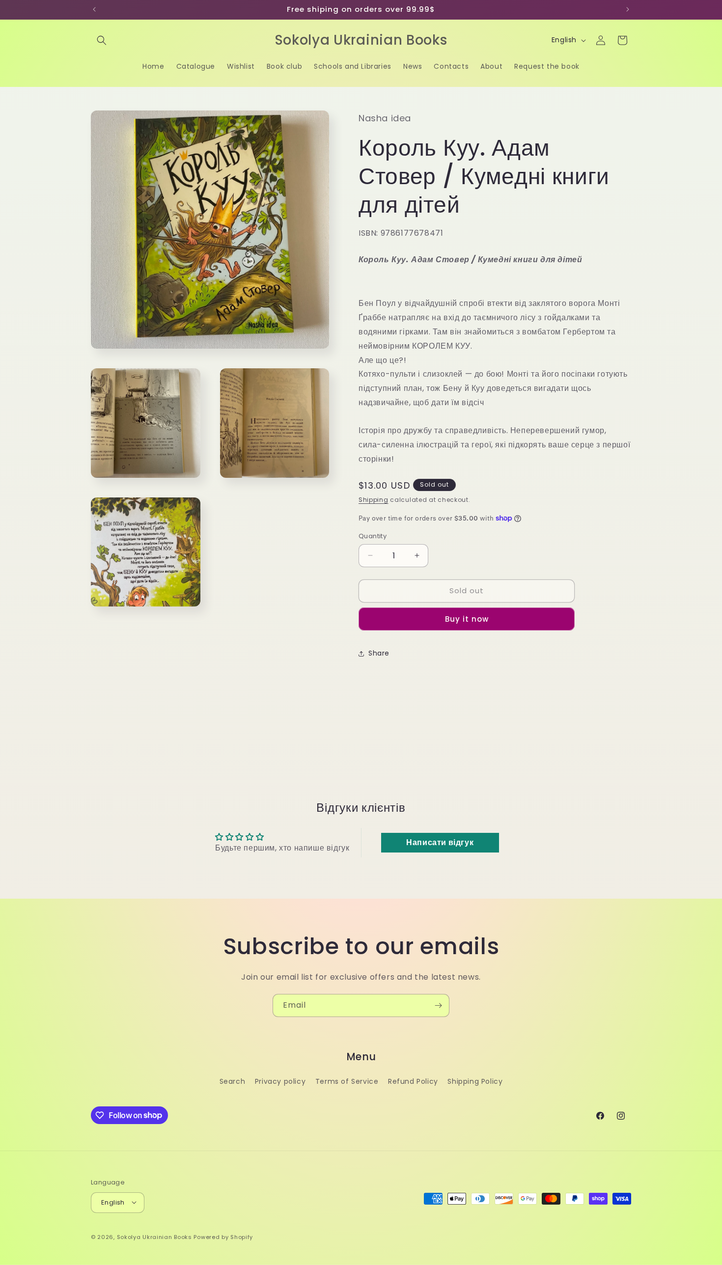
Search (233, 1081)
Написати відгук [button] (439, 842)
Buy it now (467, 619)
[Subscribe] (438, 1005)
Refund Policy (413, 1081)
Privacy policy (280, 1081)
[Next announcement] (628, 9)
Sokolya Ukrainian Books (154, 1236)
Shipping (374, 499)
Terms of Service (347, 1081)
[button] (101, 40)
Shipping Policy (474, 1081)
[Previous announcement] (94, 9)
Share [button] (378, 653)
